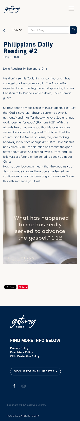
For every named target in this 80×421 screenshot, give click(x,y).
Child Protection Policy (25, 356)
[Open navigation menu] (71, 8)
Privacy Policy (19, 348)
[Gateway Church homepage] (35, 9)
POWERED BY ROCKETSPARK (23, 415)
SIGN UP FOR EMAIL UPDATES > (35, 371)
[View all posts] (4, 30)
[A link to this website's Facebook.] (14, 386)
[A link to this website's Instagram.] (23, 386)
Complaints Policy (21, 352)
